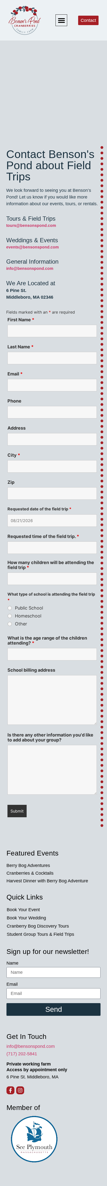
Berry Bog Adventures (28, 865)
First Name (20, 319)
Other (21, 623)
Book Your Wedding (26, 917)
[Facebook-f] (10, 1090)
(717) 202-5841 (21, 1053)
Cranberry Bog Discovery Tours (38, 926)
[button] (61, 20)
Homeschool (28, 615)
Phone (14, 401)
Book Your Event (23, 909)
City (13, 455)
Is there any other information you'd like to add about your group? (50, 737)
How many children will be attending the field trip (50, 565)
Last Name (20, 346)
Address (16, 428)
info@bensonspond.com (30, 1046)
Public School (29, 608)
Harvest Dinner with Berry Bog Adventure (47, 880)
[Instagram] (20, 1090)
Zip (10, 482)
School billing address (31, 670)
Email (15, 373)
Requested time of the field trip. (43, 536)
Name (12, 963)
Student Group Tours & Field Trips (40, 934)
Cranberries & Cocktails (30, 873)
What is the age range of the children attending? (47, 641)
